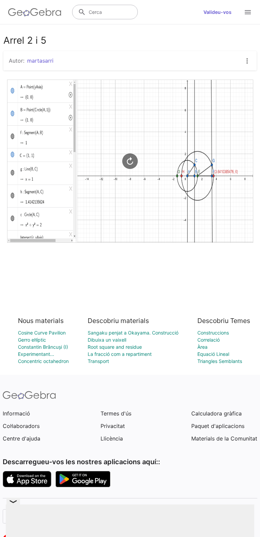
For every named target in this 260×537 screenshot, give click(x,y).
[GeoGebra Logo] (34, 12)
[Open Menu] (248, 12)
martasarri (40, 60)
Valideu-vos (217, 12)
